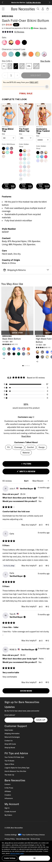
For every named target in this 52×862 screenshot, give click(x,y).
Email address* (10, 715)
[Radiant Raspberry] (17, 44)
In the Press (9, 788)
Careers (7, 784)
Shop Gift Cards (10, 744)
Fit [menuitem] (8, 447)
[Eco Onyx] (24, 44)
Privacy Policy (10, 839)
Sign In (7, 808)
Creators (8, 795)
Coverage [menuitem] (18, 447)
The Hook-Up (9, 775)
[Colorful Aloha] (37, 56)
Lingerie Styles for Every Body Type (17, 768)
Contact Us (8, 741)
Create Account (10, 811)
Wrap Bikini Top (8, 130)
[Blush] (4, 56)
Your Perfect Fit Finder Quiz (14, 757)
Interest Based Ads (22, 839)
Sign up (40, 720)
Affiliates (8, 791)
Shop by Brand (10, 747)
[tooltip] (33, 417)
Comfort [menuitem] (30, 447)
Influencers (9, 798)
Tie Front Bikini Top (24, 130)
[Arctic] (11, 56)
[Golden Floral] (11, 44)
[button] (2, 9)
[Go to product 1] (22, 365)
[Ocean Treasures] (44, 56)
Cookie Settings (9, 858)
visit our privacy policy (17, 853)
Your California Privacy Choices (33, 835)
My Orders (8, 815)
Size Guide (45, 61)
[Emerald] (17, 56)
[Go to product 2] (24, 365)
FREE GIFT (34, 82)
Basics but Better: (26, 2)
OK (34, 858)
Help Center (9, 730)
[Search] (38, 8)
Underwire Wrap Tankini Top (43, 131)
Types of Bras (9, 764)
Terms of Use (35, 839)
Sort (26, 481)
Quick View (17, 333)
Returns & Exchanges (12, 737)
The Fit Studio (9, 761)
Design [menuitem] (42, 447)
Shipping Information (12, 733)
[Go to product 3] (26, 365)
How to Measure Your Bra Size (15, 771)
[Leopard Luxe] (24, 56)
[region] (26, 851)
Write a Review (31, 472)
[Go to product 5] (29, 365)
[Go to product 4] (27, 365)
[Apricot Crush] (30, 56)
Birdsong (7, 16)
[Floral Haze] (4, 44)
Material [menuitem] (26, 452)
